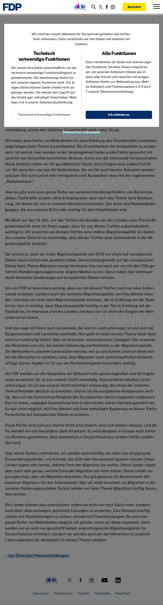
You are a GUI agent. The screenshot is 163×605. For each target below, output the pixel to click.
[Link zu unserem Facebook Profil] (107, 7)
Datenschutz (72, 132)
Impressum (91, 132)
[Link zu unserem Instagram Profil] (113, 7)
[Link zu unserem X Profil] (101, 7)
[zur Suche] (93, 7)
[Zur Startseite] (12, 7)
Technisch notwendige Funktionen (44, 115)
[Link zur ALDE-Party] (79, 7)
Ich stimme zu (118, 115)
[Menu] (156, 7)
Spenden (134, 7)
